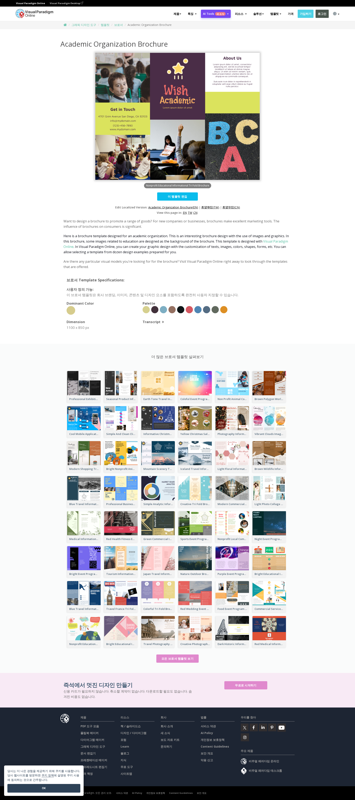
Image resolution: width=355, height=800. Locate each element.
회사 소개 (167, 726)
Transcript (151, 321)
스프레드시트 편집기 (94, 767)
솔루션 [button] (257, 14)
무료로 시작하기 (245, 685)
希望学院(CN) (231, 207)
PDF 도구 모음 (90, 726)
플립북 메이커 (90, 733)
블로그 (125, 753)
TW (190, 213)
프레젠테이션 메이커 (94, 760)
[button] (192, 14)
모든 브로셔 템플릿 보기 (177, 658)
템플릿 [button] (274, 14)
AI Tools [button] (213, 14)
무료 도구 (127, 767)
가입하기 (305, 14)
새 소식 (165, 733)
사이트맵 (126, 774)
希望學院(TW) (210, 207)
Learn (125, 746)
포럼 (123, 740)
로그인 (322, 14)
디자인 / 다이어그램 (133, 733)
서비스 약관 (208, 726)
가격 (290, 14)
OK (44, 788)
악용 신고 (207, 760)
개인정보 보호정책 (213, 740)
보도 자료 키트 (170, 740)
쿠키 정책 (47, 775)
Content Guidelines (215, 746)
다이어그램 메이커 (92, 740)
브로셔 (118, 25)
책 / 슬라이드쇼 (131, 726)
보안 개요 (207, 753)
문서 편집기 (88, 753)
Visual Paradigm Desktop (65, 3)
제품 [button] (176, 14)
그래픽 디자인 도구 (83, 25)
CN (195, 213)
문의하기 (166, 746)
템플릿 (105, 25)
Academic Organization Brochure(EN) (173, 207)
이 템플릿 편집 (177, 196)
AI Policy (207, 733)
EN (185, 213)
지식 (123, 760)
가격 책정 (87, 774)
